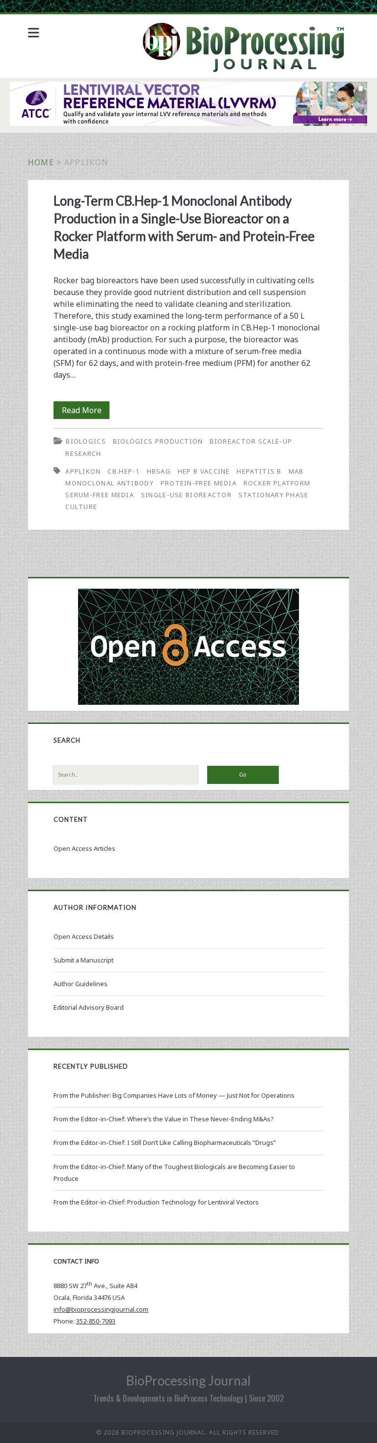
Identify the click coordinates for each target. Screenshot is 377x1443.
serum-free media (99, 494)
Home (41, 162)
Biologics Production (158, 441)
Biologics (86, 441)
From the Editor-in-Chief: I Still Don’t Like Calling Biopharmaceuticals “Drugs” (165, 1142)
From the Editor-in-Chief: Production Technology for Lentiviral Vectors (156, 1202)
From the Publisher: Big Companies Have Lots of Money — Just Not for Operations (174, 1095)
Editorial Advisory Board (89, 1007)
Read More (85, 411)
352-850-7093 (95, 1321)
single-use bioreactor (186, 494)
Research (83, 453)
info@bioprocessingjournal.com (101, 1309)
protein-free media (199, 483)
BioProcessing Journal (188, 1380)
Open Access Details (84, 936)
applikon (83, 471)
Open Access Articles (84, 848)
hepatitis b (259, 471)
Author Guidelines (81, 983)
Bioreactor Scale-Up (251, 441)
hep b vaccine (204, 471)
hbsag (159, 471)
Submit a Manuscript (83, 960)
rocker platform (277, 483)
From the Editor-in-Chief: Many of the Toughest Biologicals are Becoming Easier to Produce (174, 1172)
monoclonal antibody (109, 483)
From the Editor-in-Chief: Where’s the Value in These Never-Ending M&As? (164, 1118)
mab (296, 471)
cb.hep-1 (123, 471)
